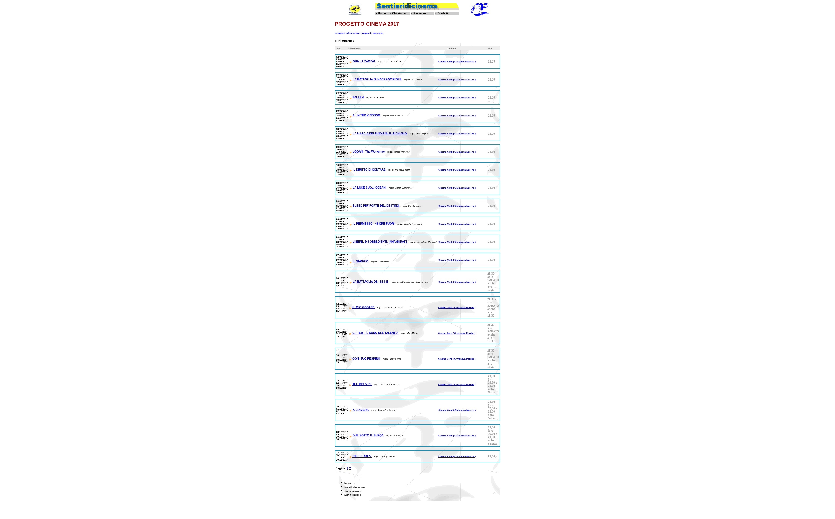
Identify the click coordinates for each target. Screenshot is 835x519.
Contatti (443, 13)
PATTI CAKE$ (362, 456)
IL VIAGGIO (360, 261)
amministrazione (352, 495)
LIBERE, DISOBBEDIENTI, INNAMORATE (380, 241)
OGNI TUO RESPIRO (366, 358)
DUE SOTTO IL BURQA (368, 435)
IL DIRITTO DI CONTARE (369, 169)
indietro (348, 483)
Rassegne (419, 13)
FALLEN (358, 97)
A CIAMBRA (360, 409)
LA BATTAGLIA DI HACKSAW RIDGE (377, 79)
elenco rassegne (352, 491)
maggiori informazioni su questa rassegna (359, 33)
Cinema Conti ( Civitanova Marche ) (457, 61)
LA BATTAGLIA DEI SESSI (370, 281)
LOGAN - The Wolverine (369, 151)
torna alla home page (354, 487)
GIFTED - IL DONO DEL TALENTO (375, 333)
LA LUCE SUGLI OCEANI (369, 187)
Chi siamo (399, 13)
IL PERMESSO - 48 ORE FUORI (374, 223)
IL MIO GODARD (363, 307)
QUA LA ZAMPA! (364, 61)
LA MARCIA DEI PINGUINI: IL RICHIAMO (380, 133)
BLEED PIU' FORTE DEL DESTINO (376, 205)
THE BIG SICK (362, 384)
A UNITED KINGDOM (366, 115)
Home (382, 13)
